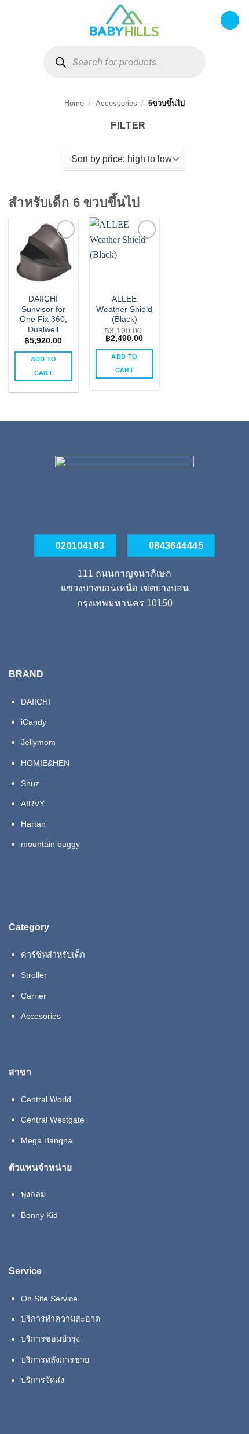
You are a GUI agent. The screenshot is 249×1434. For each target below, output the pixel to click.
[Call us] (124, 630)
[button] (16, 20)
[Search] (60, 62)
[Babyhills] (124, 20)
